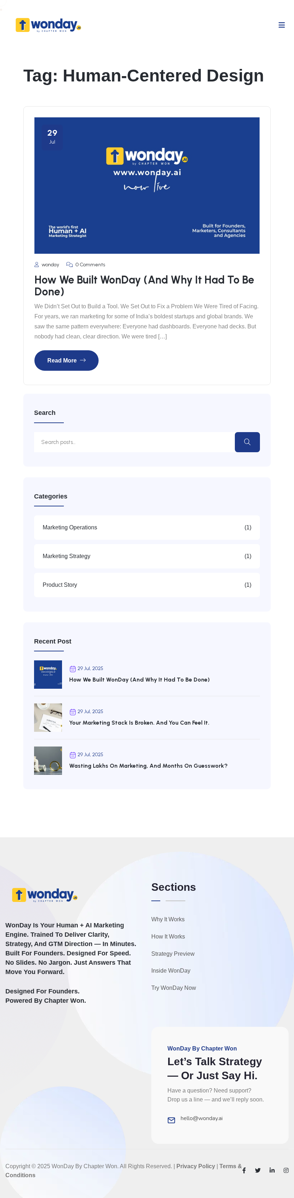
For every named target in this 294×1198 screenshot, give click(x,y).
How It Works (168, 936)
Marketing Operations (147, 527)
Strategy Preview (173, 954)
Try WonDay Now (173, 988)
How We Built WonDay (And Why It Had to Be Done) (144, 285)
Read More (62, 360)
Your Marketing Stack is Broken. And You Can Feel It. (139, 722)
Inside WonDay (170, 971)
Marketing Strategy (147, 556)
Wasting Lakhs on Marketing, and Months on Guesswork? (148, 765)
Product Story (147, 585)
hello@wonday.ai (202, 1118)
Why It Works (168, 919)
